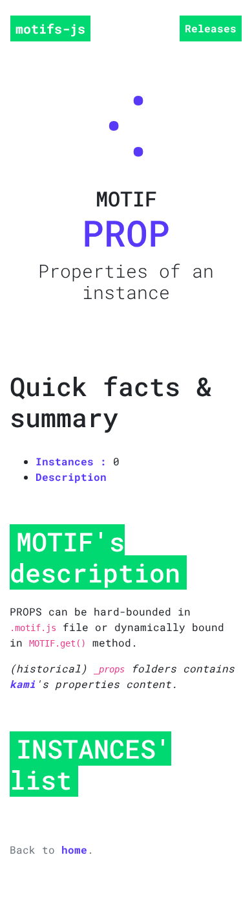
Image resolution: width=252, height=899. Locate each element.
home (74, 849)
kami (23, 684)
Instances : (71, 461)
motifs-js (50, 28)
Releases (210, 28)
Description (71, 476)
